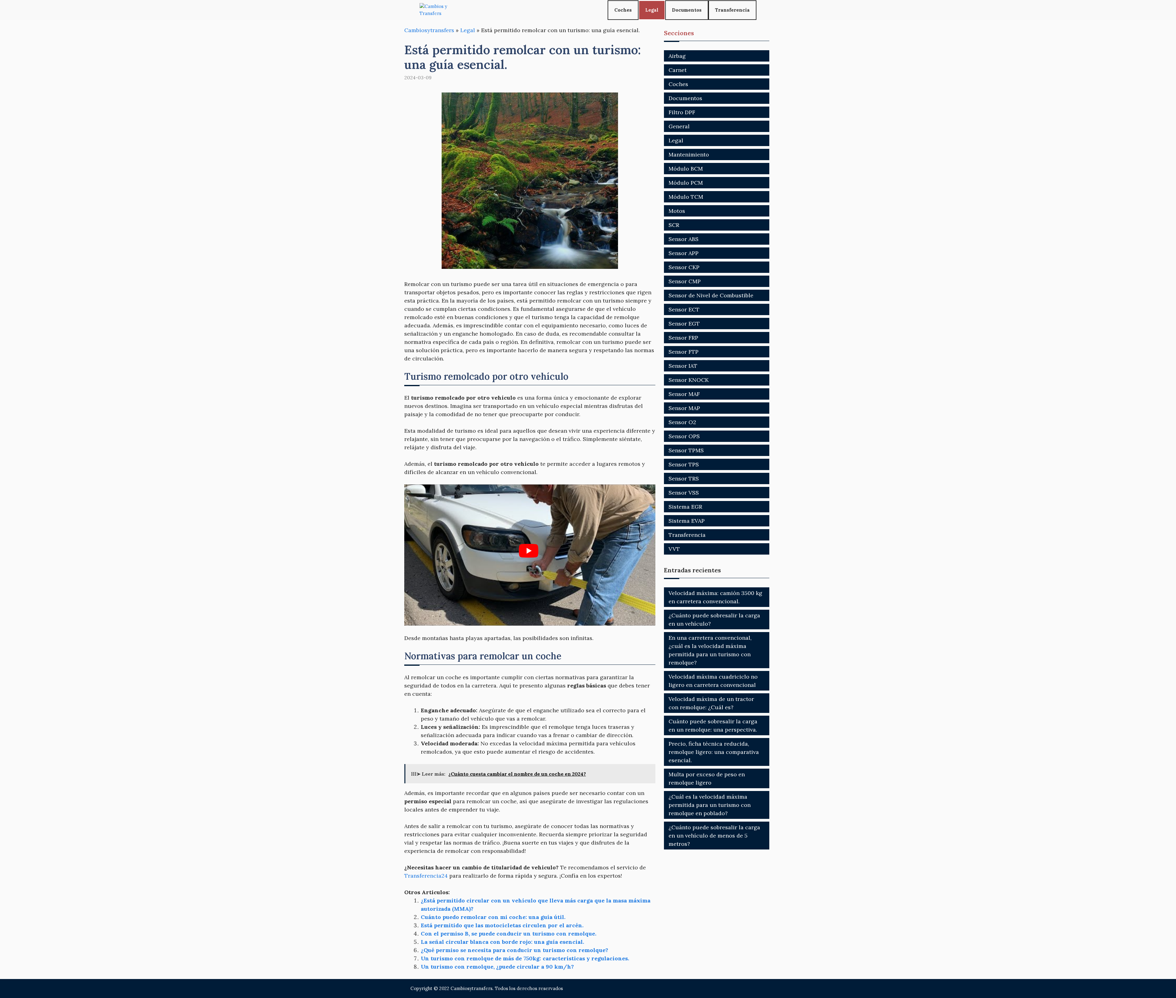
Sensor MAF (684, 393)
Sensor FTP (684, 351)
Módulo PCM (686, 182)
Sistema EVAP (687, 520)
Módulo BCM (686, 168)
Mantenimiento (689, 154)
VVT (674, 548)
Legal (651, 10)
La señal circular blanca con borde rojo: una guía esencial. (502, 941)
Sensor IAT (683, 365)
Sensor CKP (684, 267)
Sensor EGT (684, 323)
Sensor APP (684, 253)
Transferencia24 (426, 875)
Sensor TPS (684, 464)
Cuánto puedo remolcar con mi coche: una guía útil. (493, 917)
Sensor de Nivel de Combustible (711, 295)
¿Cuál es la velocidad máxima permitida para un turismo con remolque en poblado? (710, 805)
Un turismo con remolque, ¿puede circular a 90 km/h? (497, 966)
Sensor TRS (684, 478)
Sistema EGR (685, 506)
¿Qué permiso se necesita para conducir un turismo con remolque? (514, 950)
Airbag (677, 55)
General (679, 126)
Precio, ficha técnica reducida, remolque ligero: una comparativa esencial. (714, 752)
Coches (623, 10)
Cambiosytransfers (429, 30)
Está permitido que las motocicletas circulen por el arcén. (502, 925)
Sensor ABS (684, 239)
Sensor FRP (683, 337)
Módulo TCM (686, 196)
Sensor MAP (684, 408)
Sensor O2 (682, 422)
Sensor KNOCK (689, 379)
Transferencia (732, 10)
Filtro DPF (682, 112)
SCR (674, 224)
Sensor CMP (685, 281)
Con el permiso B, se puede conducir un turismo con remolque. (508, 933)
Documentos (687, 10)
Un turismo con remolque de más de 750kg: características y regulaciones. (525, 958)
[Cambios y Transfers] (443, 10)
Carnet (678, 69)
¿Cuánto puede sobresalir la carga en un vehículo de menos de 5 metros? (714, 835)
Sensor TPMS (686, 450)
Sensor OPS (684, 436)
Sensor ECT (684, 309)
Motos (677, 210)
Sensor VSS (684, 492)
